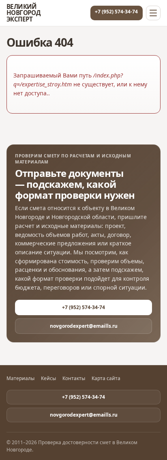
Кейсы (48, 378)
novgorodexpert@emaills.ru (84, 325)
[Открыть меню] (153, 13)
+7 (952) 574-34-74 (116, 11)
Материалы (20, 378)
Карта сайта (106, 378)
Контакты (73, 378)
